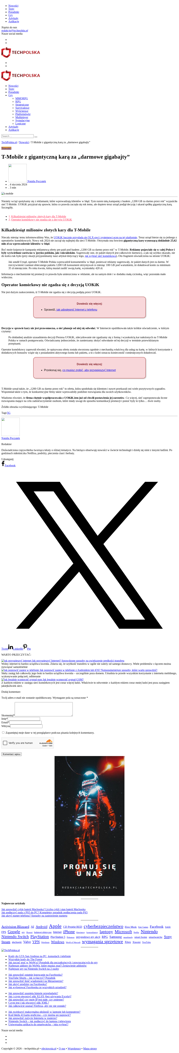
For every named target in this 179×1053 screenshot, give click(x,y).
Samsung (115, 937)
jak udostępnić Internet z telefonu (76, 309)
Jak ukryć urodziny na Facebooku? (27, 984)
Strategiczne (22, 104)
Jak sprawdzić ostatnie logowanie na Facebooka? (35, 974)
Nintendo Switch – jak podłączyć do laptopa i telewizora (39, 1021)
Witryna (5, 726)
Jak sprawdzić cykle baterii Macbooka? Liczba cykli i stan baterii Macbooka (43, 909)
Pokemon (70, 937)
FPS (3, 932)
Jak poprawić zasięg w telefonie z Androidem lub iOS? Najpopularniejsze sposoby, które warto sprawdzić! (98, 670)
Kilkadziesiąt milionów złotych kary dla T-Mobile (38, 216)
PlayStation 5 (58, 936)
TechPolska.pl (9, 142)
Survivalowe (22, 107)
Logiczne (20, 123)
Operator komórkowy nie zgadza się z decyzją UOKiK (41, 219)
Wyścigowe (21, 110)
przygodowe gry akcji (88, 936)
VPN (36, 942)
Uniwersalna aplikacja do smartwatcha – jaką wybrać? (38, 1024)
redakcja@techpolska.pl (14, 30)
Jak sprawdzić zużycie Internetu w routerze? (32, 1018)
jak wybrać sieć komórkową (100, 255)
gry (23, 932)
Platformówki (22, 114)
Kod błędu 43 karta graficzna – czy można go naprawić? (39, 1014)
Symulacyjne (22, 120)
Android (41, 926)
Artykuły (13, 18)
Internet (57, 932)
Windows (57, 942)
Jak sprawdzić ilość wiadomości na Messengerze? (35, 981)
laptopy (106, 931)
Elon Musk (131, 927)
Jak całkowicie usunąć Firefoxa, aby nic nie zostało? (37, 1005)
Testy (11, 8)
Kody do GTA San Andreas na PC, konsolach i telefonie (39, 956)
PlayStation (39, 936)
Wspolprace (74, 1048)
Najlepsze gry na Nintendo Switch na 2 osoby (33, 968)
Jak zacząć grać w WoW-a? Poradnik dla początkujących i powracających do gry (53, 962)
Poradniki (13, 11)
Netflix (136, 932)
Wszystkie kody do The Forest (25, 959)
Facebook (156, 926)
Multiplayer (21, 117)
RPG (18, 101)
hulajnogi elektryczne (43, 932)
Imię (4, 718)
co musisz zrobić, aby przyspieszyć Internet (89, 370)
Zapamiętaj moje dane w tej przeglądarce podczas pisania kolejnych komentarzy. (50, 732)
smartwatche (155, 937)
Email (5, 722)
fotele (168, 927)
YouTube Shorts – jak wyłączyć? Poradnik (31, 977)
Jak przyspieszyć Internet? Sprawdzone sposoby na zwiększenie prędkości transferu (78, 660)
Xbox (128, 942)
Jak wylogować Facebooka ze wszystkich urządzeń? (37, 987)
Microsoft (123, 931)
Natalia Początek (10, 438)
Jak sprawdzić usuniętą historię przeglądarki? (33, 993)
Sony (168, 936)
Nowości (13, 5)
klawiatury (80, 932)
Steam (5, 942)
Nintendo (149, 931)
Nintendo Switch (15, 936)
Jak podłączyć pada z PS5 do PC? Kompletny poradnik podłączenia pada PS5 (44, 912)
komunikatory (92, 932)
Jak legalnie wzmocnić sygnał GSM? (63, 679)
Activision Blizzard (15, 926)
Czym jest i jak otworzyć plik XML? (28, 1002)
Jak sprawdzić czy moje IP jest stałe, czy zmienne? (36, 999)
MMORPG (21, 98)
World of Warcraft (73, 942)
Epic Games (143, 927)
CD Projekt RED (72, 926)
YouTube (146, 942)
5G (8, 412)
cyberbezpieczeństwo (103, 926)
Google (14, 931)
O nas (62, 1048)
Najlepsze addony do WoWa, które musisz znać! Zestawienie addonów (47, 965)
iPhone (69, 931)
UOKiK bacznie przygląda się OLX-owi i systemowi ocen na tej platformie (95, 237)
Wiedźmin (45, 942)
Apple (55, 926)
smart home (140, 936)
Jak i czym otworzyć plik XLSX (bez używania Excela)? (39, 996)
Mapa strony (90, 1048)
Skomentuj (8, 715)
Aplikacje (13, 21)
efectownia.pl (48, 1048)
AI (32, 926)
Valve (27, 942)
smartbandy (128, 937)
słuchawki (17, 942)
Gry (10, 15)
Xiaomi (137, 942)
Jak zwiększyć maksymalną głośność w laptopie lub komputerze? (44, 1011)
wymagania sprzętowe (102, 941)
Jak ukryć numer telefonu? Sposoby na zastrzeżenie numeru (34, 915)
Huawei (29, 932)
